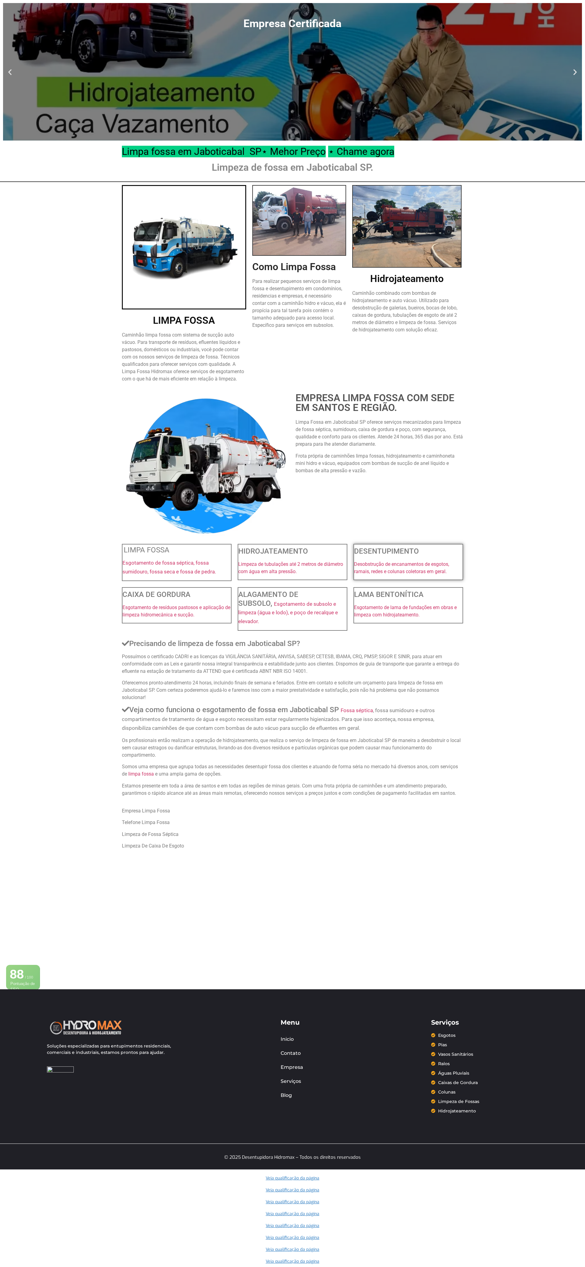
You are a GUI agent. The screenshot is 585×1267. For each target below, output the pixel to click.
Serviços (291, 1081)
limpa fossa (141, 774)
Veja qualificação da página (292, 1178)
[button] (10, 72)
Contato (291, 1053)
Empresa (292, 1067)
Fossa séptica (357, 710)
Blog (286, 1095)
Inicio (287, 1039)
